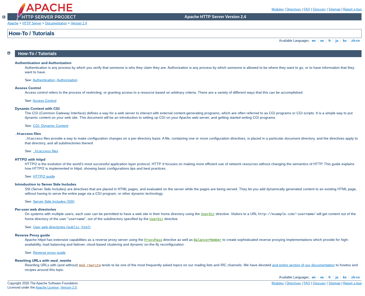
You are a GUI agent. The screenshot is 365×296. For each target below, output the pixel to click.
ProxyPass (153, 240)
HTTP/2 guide (44, 176)
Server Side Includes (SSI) (53, 201)
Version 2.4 (79, 23)
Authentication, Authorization (55, 80)
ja (336, 40)
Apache (12, 23)
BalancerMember (207, 240)
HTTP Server (31, 23)
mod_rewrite (90, 265)
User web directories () (62, 227)
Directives (294, 9)
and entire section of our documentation (303, 265)
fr (330, 40)
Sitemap (334, 9)
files (45, 151)
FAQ (307, 9)
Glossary (319, 9)
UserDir (208, 214)
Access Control (44, 101)
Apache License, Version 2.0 (56, 287)
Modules (278, 9)
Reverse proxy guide (49, 253)
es (322, 40)
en (314, 40)
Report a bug (352, 9)
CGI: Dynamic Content (50, 126)
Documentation (56, 23)
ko (345, 40)
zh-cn (355, 40)
